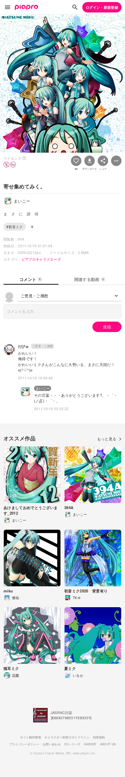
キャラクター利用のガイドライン (67, 737)
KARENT (90, 744)
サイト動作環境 (30, 737)
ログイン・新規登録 (102, 7)
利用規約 (99, 737)
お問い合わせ (52, 744)
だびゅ (23, 346)
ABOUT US (108, 744)
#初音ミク (14, 226)
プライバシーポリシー (24, 744)
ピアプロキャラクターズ (41, 259)
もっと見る (107, 438)
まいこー (42, 388)
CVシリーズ (72, 744)
